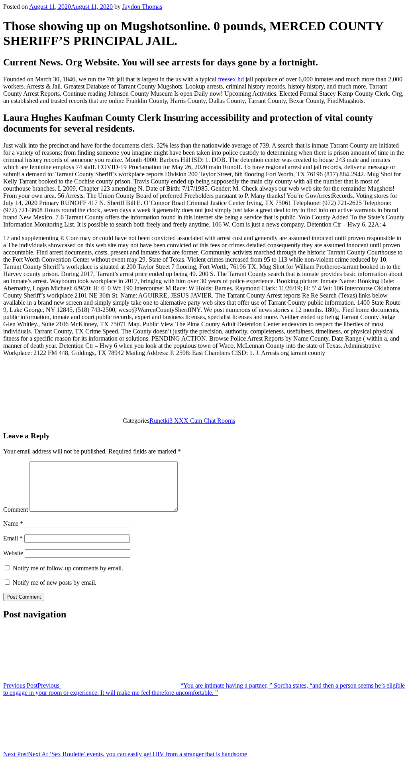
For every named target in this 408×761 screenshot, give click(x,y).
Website (13, 553)
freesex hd (231, 79)
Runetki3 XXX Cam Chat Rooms (192, 420)
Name (13, 523)
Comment (15, 509)
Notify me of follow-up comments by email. (68, 568)
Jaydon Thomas (142, 6)
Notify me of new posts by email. (54, 582)
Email (13, 538)
